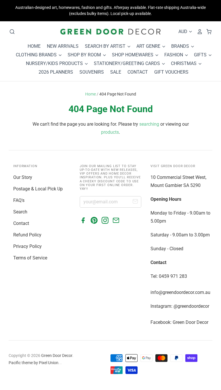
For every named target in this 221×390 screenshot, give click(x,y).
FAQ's (18, 200)
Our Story (22, 177)
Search (20, 212)
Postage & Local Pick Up (38, 189)
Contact (21, 223)
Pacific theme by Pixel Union (33, 362)
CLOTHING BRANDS (37, 55)
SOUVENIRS (91, 72)
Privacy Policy (27, 246)
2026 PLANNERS (56, 72)
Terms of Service (30, 258)
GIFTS (201, 55)
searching (149, 124)
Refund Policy (27, 235)
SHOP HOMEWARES (133, 55)
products (110, 132)
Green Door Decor (56, 355)
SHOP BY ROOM (85, 55)
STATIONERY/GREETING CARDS (127, 63)
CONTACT (137, 72)
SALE (115, 72)
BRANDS (180, 46)
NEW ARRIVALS (63, 46)
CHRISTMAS (184, 63)
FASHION (174, 55)
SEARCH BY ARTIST (106, 46)
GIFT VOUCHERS (171, 72)
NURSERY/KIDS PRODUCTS (55, 63)
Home (90, 94)
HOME (34, 46)
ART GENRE (148, 46)
